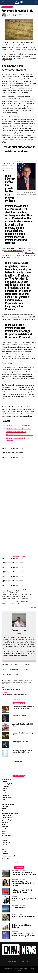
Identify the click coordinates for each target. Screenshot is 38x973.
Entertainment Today (8, 804)
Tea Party (5, 854)
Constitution (6, 793)
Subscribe (21, 961)
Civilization (5, 786)
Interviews (5, 822)
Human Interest (7, 818)
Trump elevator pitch (8, 856)
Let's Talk (5, 829)
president (5, 684)
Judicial (4, 824)
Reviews (4, 845)
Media (4, 833)
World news (5, 858)
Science (4, 847)
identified (7, 119)
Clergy (4, 791)
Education (5, 802)
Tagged (4, 851)
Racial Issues (6, 842)
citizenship (29, 680)
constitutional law (8, 682)
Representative (7, 59)
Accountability (6, 779)
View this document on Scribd (19, 508)
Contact (28, 961)
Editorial (4, 800)
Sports (4, 849)
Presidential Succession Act (13, 251)
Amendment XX (7, 163)
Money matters (6, 836)
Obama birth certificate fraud (16, 432)
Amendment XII (21, 135)
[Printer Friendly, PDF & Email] (30, 607)
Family (4, 809)
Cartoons (4, 781)
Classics (4, 788)
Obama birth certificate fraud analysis (18, 428)
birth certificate (18, 680)
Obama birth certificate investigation (18, 425)
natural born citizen (24, 682)
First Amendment (7, 811)
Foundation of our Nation (10, 813)
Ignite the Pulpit (7, 820)
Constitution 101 (7, 795)
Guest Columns (6, 815)
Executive (5, 806)
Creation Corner (7, 797)
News (3, 838)
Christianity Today (7, 784)
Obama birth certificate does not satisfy (19, 435)
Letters (4, 831)
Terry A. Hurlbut (13, 16)
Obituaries (5, 840)
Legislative (5, 827)
